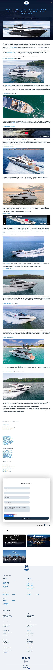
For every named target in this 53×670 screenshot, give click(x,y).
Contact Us (5, 606)
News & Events (30, 592)
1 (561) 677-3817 (30, 635)
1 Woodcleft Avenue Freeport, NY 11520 (30, 616)
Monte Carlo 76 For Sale (7, 467)
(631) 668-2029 (5, 626)
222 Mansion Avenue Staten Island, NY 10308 (7, 616)
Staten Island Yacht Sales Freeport (9, 427)
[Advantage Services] (26, 668)
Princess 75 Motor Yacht (7, 450)
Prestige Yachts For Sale (7, 440)
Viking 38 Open (6, 425)
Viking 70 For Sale (6, 451)
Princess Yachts (6, 582)
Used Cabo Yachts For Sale (8, 438)
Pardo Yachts (5, 587)
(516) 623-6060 (29, 617)
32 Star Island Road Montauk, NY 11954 (6, 625)
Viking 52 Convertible (7, 471)
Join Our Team (6, 604)
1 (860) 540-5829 (30, 643)
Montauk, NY (5, 621)
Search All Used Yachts (30, 581)
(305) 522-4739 (29, 651)
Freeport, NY (29, 613)
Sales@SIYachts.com (11, 52)
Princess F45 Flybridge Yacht (8, 371)
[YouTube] (29, 658)
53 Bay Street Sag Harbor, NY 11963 (8, 633)
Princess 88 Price (6, 453)
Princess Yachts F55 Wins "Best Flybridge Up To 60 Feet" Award (17, 366)
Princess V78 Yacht (6, 93)
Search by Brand (30, 585)
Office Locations (6, 603)
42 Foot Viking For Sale (7, 454)
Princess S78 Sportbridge (23, 139)
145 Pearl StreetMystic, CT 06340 (30, 642)
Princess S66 (8, 263)
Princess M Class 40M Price (8, 468)
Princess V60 (8, 330)
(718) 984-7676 (5, 617)
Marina (13, 594)
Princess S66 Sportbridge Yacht (9, 234)
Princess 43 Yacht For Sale (8, 442)
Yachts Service (5, 594)
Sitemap (13, 600)
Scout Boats (14, 580)
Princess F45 (9, 402)
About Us (4, 598)
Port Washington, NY (7, 647)
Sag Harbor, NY (6, 630)
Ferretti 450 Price (6, 465)
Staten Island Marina (7, 429)
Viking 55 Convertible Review (8, 441)
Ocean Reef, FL (30, 647)
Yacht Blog (29, 594)
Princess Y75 (13, 175)
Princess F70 (8, 207)
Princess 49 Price (6, 444)
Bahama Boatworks (7, 463)
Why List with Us (6, 601)
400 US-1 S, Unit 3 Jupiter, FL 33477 (30, 633)
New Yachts (5, 578)
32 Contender (5, 470)
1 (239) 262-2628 (6, 643)
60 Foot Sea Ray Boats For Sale (9, 466)
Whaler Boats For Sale (7, 443)
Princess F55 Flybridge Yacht (8, 337)
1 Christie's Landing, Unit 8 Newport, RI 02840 (32, 625)
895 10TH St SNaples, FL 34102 (6, 642)
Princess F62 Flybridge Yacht (8, 268)
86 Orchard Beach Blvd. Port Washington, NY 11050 (8, 651)
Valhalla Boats (5, 586)
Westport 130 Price (6, 464)
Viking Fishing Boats (7, 469)
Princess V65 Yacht (6, 213)
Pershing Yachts (6, 424)
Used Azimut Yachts (7, 437)
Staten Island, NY (6, 613)
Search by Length (39, 580)
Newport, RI (29, 621)
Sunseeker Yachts (6, 439)
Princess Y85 (8, 85)
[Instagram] (26, 658)
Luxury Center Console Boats (8, 428)
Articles (37, 594)
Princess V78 (13, 122)
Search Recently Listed (30, 584)
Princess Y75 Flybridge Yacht (8, 146)
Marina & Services (6, 592)
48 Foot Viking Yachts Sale (8, 457)
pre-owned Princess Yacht (38, 409)
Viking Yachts (5, 580)
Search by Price (30, 588)
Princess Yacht (13, 47)
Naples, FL (5, 639)
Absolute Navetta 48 (7, 456)
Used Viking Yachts (6, 430)
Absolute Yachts (6, 583)
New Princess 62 (6, 426)
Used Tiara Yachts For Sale (8, 452)
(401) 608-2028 (29, 626)
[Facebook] (23, 658)
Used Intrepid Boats (6, 436)
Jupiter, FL (29, 630)
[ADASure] (26, 661)
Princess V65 (10, 227)
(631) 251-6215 (5, 635)
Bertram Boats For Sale (7, 455)
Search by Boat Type (31, 586)
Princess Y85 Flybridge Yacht (8, 58)
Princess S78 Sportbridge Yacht (9, 126)
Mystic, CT (29, 639)
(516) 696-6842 (5, 652)
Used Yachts (29, 578)
